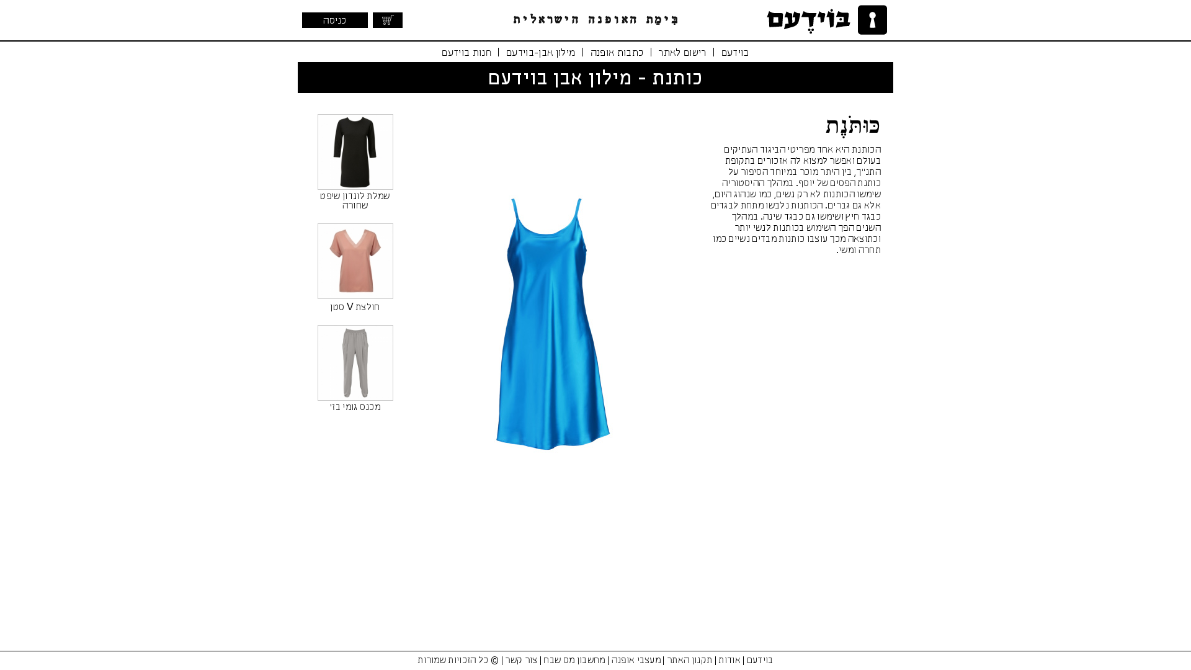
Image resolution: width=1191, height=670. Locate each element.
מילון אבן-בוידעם (540, 53)
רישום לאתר (682, 53)
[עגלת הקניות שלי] (388, 20)
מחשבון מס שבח (574, 660)
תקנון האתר (689, 660)
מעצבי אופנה (636, 660)
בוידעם (735, 53)
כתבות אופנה (617, 53)
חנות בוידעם (466, 53)
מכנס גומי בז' (355, 407)
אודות (729, 660)
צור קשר (521, 660)
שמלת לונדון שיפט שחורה (355, 201)
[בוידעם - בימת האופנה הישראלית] (825, 20)
